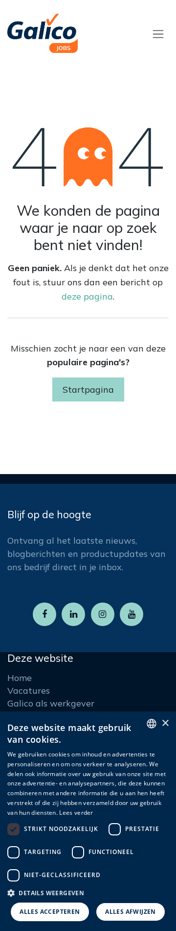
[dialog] (88, 821)
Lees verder (76, 812)
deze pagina (87, 296)
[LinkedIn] (73, 614)
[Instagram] (102, 614)
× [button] (165, 723)
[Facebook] (44, 614)
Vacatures (28, 690)
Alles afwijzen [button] (130, 911)
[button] (88, 893)
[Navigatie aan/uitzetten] (158, 34)
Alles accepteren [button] (50, 911)
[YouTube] (131, 614)
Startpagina (88, 389)
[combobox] (151, 724)
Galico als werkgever (50, 703)
